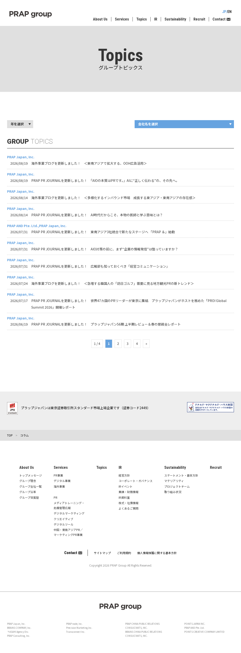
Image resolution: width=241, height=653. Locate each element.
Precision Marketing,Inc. (79, 627)
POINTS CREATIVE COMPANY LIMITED (204, 631)
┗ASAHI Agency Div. (18, 631)
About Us (100, 19)
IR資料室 (124, 497)
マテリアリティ (174, 481)
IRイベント (126, 486)
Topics (141, 19)
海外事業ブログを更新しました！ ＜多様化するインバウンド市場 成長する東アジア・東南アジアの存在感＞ (113, 197)
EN (229, 11)
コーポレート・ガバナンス (136, 481)
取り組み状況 (172, 492)
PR (55, 497)
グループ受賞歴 (29, 497)
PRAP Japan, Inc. (16, 623)
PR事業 (58, 475)
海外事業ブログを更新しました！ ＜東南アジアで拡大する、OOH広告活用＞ (89, 163)
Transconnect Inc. (75, 631)
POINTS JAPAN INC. (194, 623)
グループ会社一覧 (30, 486)
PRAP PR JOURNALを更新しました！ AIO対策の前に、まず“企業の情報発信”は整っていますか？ (104, 249)
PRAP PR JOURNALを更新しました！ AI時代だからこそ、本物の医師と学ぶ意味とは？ (97, 214)
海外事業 (59, 486)
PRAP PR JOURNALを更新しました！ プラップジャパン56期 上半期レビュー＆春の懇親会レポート (106, 324)
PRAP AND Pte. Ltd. (194, 627)
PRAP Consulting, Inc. (18, 635)
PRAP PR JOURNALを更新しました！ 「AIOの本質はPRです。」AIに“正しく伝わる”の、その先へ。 (105, 180)
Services (122, 19)
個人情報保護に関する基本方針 (157, 553)
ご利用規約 (124, 553)
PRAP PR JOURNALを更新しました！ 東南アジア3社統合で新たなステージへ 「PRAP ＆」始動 (103, 231)
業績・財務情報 (128, 492)
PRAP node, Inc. (74, 623)
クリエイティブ (63, 519)
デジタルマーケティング (69, 513)
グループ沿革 (27, 492)
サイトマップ (102, 553)
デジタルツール (63, 524)
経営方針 (124, 475)
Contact (219, 19)
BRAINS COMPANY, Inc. (19, 627)
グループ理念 (27, 481)
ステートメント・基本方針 (181, 475)
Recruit (199, 19)
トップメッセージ (30, 475)
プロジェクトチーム (177, 486)
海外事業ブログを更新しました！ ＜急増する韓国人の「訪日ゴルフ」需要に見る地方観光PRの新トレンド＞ (112, 283)
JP (224, 11)
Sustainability (175, 19)
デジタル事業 (62, 481)
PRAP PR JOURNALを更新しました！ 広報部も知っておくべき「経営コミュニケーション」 (100, 266)
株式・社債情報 (128, 503)
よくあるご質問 (128, 508)
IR (155, 19)
